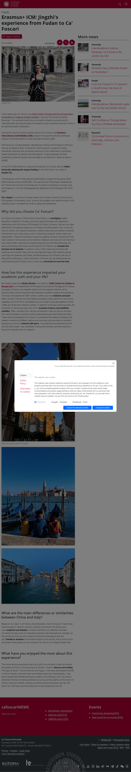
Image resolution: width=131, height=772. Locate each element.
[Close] (113, 363)
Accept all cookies (103, 408)
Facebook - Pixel (79, 402)
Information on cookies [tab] (25, 390)
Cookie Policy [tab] (23, 382)
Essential (41, 402)
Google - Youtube (59, 402)
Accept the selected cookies (77, 408)
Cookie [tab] (23, 375)
